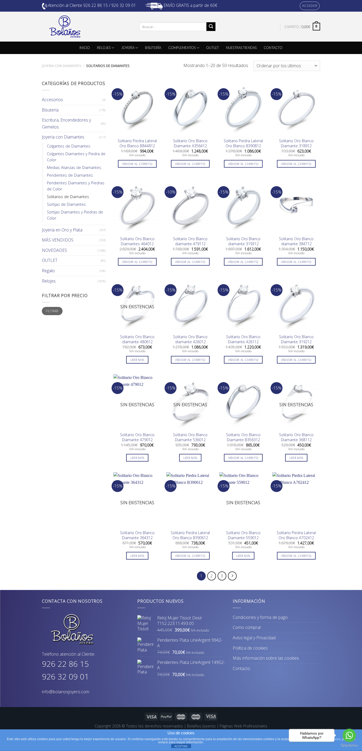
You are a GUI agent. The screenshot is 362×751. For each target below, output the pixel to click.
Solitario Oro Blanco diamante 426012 (190, 339)
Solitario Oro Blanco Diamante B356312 (243, 437)
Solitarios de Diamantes (68, 196)
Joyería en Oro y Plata (62, 230)
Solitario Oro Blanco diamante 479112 (190, 241)
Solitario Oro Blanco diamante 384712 (296, 241)
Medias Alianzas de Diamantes (74, 167)
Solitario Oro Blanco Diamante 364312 (137, 535)
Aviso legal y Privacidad (254, 638)
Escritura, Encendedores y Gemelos (66, 123)
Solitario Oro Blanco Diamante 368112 (296, 437)
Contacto (241, 668)
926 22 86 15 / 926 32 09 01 (109, 5)
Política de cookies (250, 648)
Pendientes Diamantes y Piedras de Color (75, 185)
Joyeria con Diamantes (61, 65)
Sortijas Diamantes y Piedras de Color (75, 215)
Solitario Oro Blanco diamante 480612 (137, 339)
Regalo (48, 271)
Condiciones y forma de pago (260, 617)
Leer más (137, 360)
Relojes (49, 281)
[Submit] (210, 26)
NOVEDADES (54, 250)
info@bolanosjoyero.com (65, 692)
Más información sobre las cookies (266, 658)
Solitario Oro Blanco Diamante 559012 (243, 535)
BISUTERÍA (153, 48)
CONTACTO (273, 48)
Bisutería (50, 110)
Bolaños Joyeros (201, 725)
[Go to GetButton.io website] (349, 745)
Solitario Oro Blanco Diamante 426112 (243, 339)
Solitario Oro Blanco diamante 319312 (243, 241)
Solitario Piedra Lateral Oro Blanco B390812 (243, 143)
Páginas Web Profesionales (243, 725)
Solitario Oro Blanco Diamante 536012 (190, 437)
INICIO (85, 48)
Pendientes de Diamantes (70, 175)
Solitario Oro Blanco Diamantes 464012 (137, 241)
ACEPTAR (181, 746)
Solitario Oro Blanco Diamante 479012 (137, 437)
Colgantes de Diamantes (68, 146)
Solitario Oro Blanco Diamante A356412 (190, 143)
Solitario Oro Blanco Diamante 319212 (296, 339)
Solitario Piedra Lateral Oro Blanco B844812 (137, 143)
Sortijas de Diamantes (66, 204)
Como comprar (247, 627)
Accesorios (52, 99)
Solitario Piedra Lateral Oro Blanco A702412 (296, 535)
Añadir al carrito (137, 164)
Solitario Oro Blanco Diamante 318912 (296, 143)
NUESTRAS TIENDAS (241, 48)
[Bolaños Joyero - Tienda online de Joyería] (86, 27)
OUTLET (212, 48)
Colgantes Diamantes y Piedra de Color (76, 156)
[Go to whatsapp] (349, 735)
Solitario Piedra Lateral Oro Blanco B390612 (190, 535)
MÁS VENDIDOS (57, 240)
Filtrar (52, 311)
